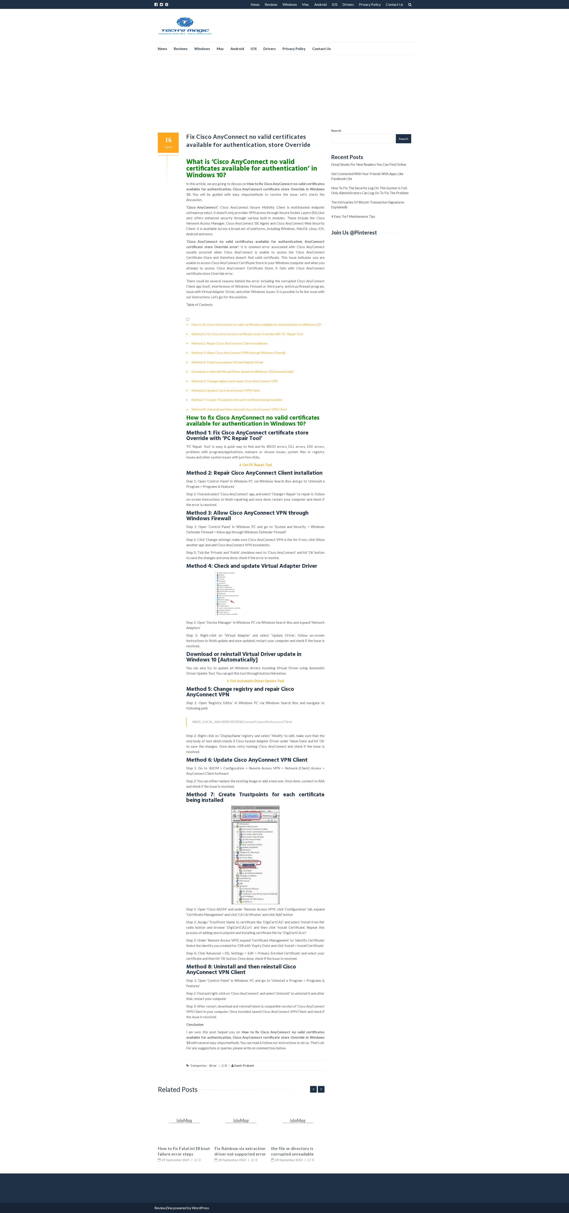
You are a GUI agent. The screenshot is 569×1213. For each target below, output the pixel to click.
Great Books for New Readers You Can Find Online (368, 164)
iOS (334, 4)
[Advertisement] (284, 91)
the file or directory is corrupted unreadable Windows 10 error (292, 1154)
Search (336, 130)
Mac (305, 4)
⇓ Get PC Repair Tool (255, 465)
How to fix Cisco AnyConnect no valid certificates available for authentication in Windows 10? (256, 324)
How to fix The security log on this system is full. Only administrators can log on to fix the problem (370, 190)
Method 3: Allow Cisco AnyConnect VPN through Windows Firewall (238, 353)
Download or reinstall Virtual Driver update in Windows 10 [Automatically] (242, 371)
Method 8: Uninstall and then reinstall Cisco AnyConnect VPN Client (239, 409)
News (255, 4)
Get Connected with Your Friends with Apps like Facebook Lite (367, 176)
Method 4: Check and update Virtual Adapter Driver (227, 362)
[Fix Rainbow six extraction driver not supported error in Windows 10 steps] (241, 1120)
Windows (289, 4)
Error (213, 1065)
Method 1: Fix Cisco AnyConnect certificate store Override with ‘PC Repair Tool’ (247, 334)
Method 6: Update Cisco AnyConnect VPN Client (226, 390)
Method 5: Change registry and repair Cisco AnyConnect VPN (235, 381)
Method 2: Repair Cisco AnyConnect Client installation (230, 343)
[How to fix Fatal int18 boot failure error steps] (184, 1120)
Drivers (348, 4)
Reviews (271, 4)
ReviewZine (163, 1208)
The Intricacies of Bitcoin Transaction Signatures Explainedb (367, 204)
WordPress (200, 1208)
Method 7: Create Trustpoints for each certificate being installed (237, 400)
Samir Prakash (244, 1065)
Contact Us (394, 4)
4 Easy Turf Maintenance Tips (353, 216)
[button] (187, 319)
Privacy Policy (370, 4)
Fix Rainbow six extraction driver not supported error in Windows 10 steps (240, 1154)
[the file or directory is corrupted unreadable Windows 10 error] (298, 1120)
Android (320, 4)
